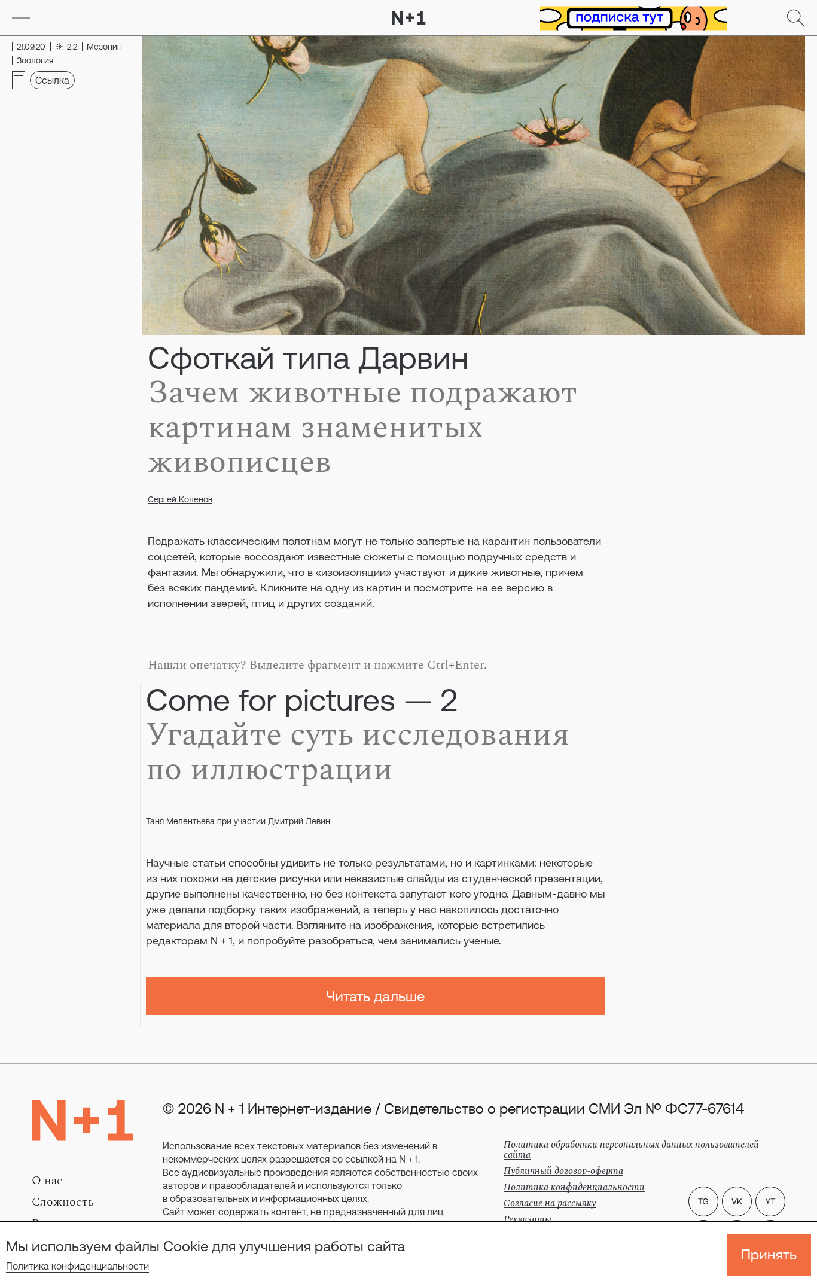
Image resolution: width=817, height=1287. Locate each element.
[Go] (21, 18)
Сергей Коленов (180, 499)
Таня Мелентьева (180, 821)
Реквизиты (527, 1219)
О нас (47, 1181)
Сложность (63, 1202)
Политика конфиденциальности (77, 1266)
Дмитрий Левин (299, 821)
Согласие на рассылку (550, 1203)
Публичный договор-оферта (563, 1171)
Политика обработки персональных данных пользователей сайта (631, 1149)
